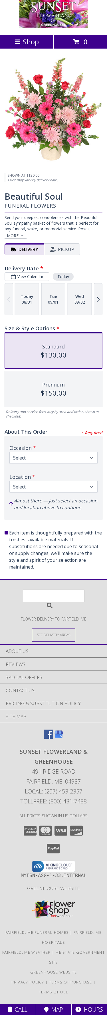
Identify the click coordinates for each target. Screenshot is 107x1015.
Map (56, 1009)
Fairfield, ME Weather (26, 952)
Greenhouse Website (53, 888)
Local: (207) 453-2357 (53, 791)
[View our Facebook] (48, 737)
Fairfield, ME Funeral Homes (37, 932)
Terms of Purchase (70, 982)
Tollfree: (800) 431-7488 (53, 801)
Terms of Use (53, 992)
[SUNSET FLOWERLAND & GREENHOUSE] (53, 26)
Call (19, 1009)
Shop (31, 41)
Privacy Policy (27, 982)
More (13, 235)
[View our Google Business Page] (58, 737)
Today (63, 276)
